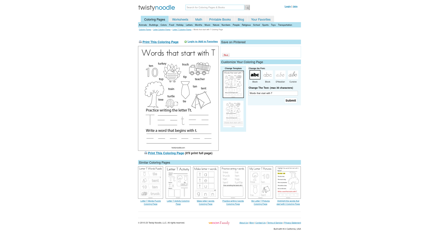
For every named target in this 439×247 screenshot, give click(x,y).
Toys (273, 24)
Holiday (180, 24)
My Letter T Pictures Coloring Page (260, 202)
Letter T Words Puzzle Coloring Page (150, 202)
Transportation (285, 24)
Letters (189, 24)
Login (288, 6)
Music (208, 24)
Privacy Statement (292, 222)
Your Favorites (261, 19)
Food (171, 24)
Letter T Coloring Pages (182, 29)
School (256, 24)
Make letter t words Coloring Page (205, 202)
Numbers (226, 24)
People (236, 24)
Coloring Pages (154, 19)
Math (198, 19)
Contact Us (260, 222)
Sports (265, 24)
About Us (243, 222)
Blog (241, 19)
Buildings (153, 24)
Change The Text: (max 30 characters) (271, 87)
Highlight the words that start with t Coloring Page (288, 202)
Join (295, 6)
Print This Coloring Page (161, 42)
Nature (216, 24)
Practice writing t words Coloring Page (233, 202)
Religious (246, 24)
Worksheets (180, 19)
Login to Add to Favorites (203, 41)
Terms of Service (275, 222)
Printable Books (220, 19)
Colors (164, 24)
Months (198, 24)
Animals (143, 24)
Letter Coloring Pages (161, 29)
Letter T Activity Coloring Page (178, 202)
